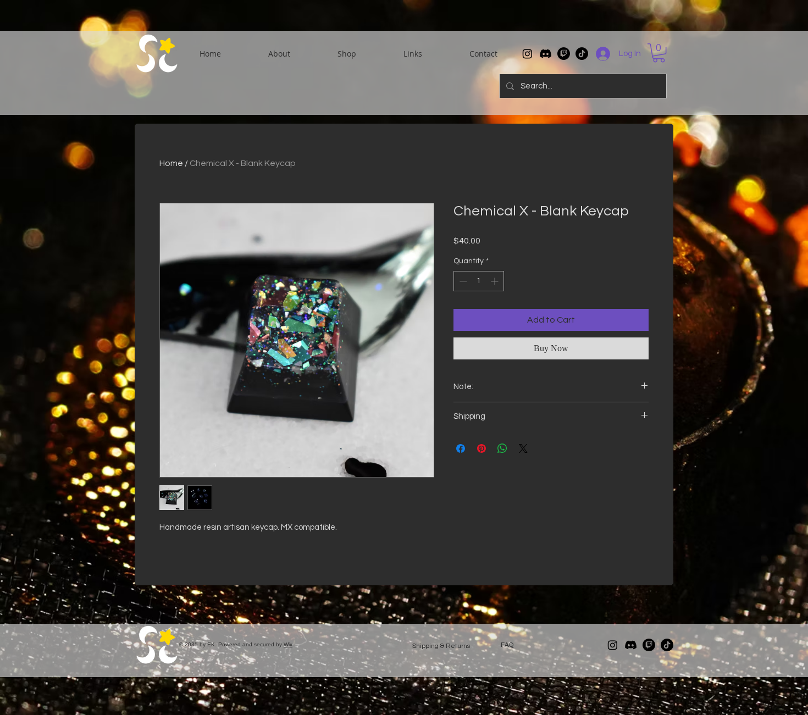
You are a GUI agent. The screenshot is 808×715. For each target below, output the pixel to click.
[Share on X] (523, 448)
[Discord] (545, 53)
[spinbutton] (479, 281)
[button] (279, 54)
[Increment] (495, 281)
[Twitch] (563, 53)
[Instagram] (527, 53)
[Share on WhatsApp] (502, 448)
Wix (288, 644)
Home (171, 163)
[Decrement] (462, 281)
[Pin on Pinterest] (481, 448)
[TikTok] (581, 53)
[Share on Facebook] (460, 448)
